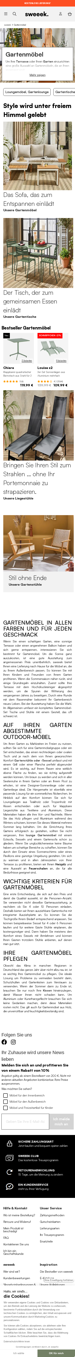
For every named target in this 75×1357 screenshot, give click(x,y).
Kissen (47, 990)
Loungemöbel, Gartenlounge (27, 92)
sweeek (7, 24)
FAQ (6, 1238)
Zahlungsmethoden (52, 1215)
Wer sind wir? (11, 1271)
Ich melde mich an (61, 1121)
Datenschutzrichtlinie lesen (17, 1341)
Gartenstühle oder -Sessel (32, 760)
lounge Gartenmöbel (41, 835)
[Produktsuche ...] (14, 13)
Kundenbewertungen (16, 1278)
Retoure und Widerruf (17, 1222)
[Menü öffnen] (5, 14)
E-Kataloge (47, 1278)
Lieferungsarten (50, 1228)
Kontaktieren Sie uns (16, 1244)
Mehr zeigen (37, 75)
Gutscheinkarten (50, 1222)
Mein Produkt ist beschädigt (13, 1229)
